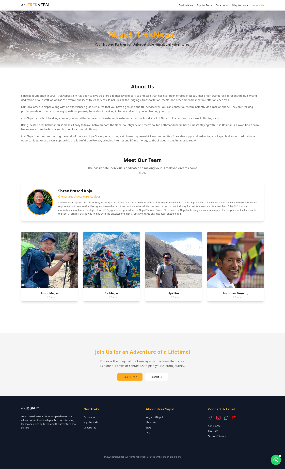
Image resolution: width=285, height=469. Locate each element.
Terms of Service (217, 436)
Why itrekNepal (240, 5)
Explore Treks (130, 376)
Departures (222, 5)
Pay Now (213, 430)
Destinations (186, 5)
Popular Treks (204, 5)
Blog (148, 427)
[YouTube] (234, 417)
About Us (258, 5)
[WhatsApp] (226, 417)
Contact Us (156, 376)
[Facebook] (210, 417)
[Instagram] (218, 417)
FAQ (148, 432)
